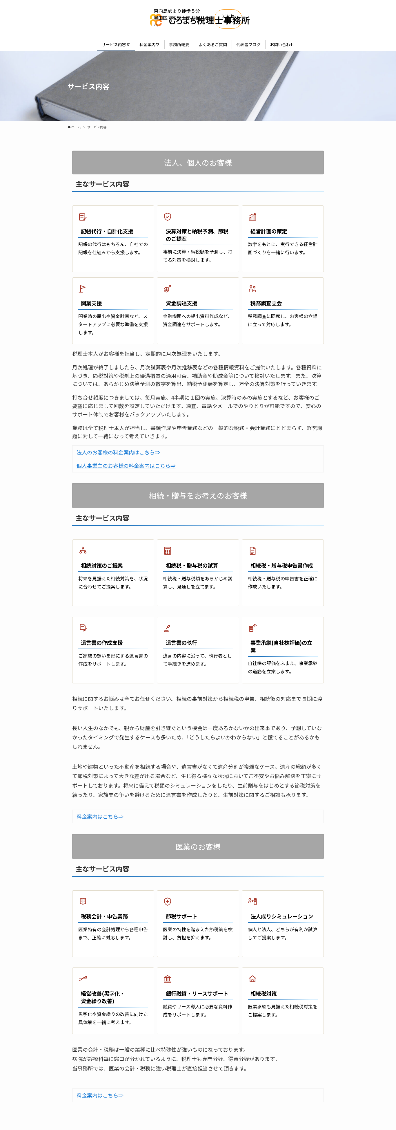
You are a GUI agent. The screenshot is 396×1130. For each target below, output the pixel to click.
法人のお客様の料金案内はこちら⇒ (118, 452)
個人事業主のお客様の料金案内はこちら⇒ (126, 465)
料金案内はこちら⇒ (100, 816)
